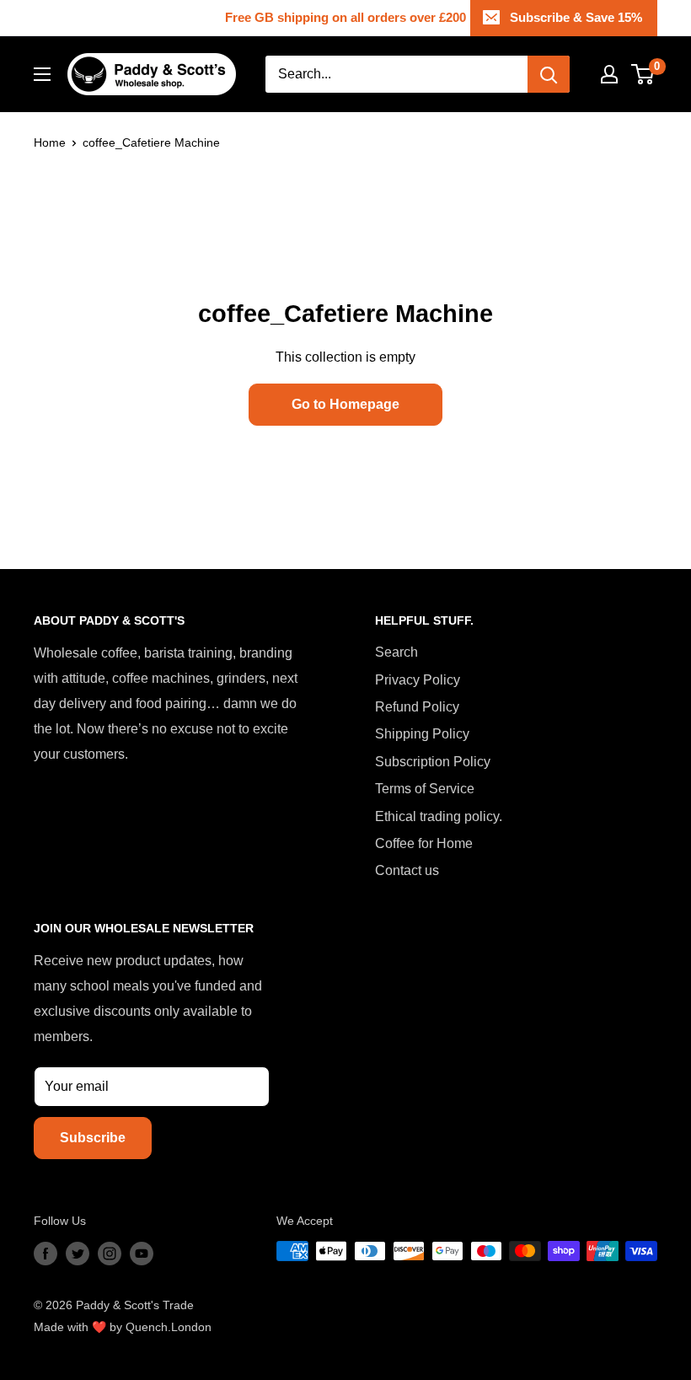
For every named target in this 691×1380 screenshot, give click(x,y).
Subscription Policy (432, 761)
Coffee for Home (424, 843)
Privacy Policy (417, 680)
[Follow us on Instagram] (109, 1253)
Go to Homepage (345, 404)
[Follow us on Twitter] (77, 1253)
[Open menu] (42, 74)
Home (50, 142)
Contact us (407, 870)
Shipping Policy (422, 734)
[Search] (549, 74)
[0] (643, 74)
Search (396, 652)
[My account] (609, 74)
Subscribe (93, 1137)
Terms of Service (424, 788)
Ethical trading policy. (438, 816)
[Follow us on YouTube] (141, 1253)
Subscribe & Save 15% (576, 17)
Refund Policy (417, 707)
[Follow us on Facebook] (45, 1253)
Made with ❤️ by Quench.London (123, 1327)
